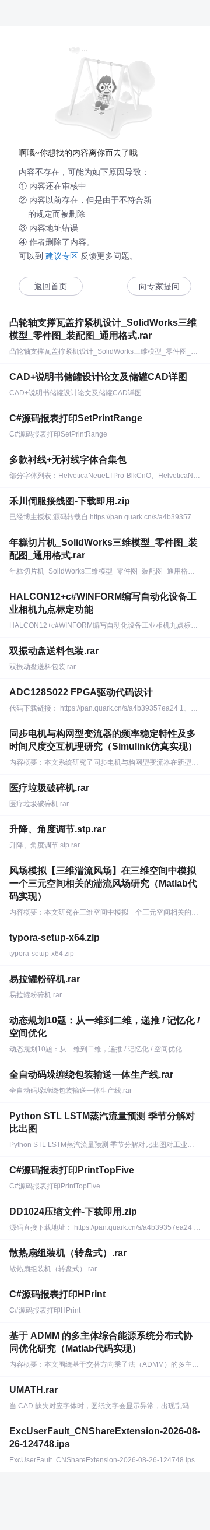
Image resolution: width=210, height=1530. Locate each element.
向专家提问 (159, 286)
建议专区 (61, 256)
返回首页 (50, 286)
